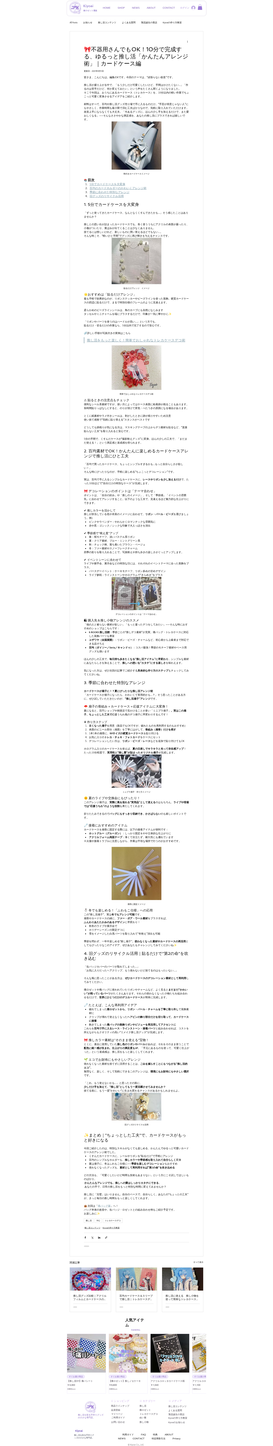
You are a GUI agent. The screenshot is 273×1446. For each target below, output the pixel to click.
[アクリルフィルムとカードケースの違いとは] (90, 1279)
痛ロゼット (145, 1410)
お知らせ (87, 22)
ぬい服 (142, 1417)
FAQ (98, 1220)
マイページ (117, 1414)
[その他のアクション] (187, 41)
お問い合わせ (118, 1422)
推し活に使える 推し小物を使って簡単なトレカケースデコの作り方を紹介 (182, 1297)
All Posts (73, 22)
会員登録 (115, 1410)
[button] (200, 7)
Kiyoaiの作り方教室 (172, 22)
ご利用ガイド (118, 1417)
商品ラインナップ (120, 1406)
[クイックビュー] (86, 1353)
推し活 (89, 1220)
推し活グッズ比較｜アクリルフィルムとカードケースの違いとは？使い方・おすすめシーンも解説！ (89, 1297)
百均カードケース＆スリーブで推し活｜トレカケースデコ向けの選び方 (136, 1297)
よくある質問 (129, 22)
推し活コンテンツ (107, 22)
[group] (136, 1364)
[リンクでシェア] (106, 1237)
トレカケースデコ (113, 1220)
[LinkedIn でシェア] (99, 1237)
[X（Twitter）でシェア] (92, 1237)
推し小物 (144, 1422)
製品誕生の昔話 (149, 22)
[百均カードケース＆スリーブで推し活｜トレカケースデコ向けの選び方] (136, 1279)
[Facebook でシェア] (85, 1237)
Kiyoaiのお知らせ (176, 1422)
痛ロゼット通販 (90, 10)
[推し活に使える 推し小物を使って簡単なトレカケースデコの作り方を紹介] (182, 1279)
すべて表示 (198, 1262)
